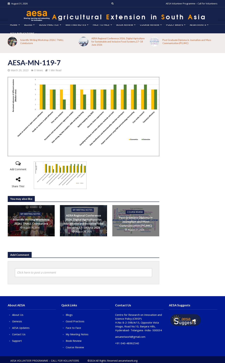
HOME (13, 24)
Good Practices (75, 321)
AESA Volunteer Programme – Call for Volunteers (191, 3)
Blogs (28, 24)
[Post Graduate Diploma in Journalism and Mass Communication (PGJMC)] (154, 41)
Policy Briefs (174, 24)
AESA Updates (21, 327)
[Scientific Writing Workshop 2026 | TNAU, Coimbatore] (12, 41)
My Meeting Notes (30, 213)
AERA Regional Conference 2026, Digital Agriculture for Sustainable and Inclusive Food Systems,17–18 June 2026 (117, 41)
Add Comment (18, 169)
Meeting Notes (76, 24)
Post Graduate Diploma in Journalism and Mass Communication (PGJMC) (186, 42)
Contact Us (18, 334)
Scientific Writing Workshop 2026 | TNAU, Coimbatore (42, 42)
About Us (17, 315)
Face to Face (101, 24)
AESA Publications (22, 33)
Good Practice (49, 24)
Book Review (124, 24)
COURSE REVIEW (149, 24)
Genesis (17, 321)
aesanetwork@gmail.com (130, 336)
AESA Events (198, 24)
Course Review (75, 347)
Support (17, 340)
